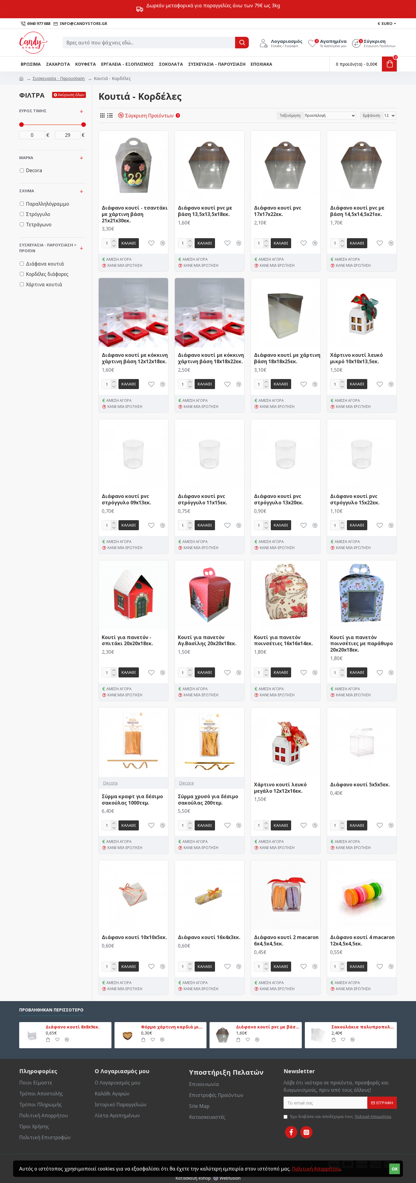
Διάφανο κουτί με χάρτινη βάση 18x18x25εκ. (287, 358)
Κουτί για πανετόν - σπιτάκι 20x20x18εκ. (127, 640)
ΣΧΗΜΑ (26, 190)
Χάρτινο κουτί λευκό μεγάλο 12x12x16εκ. (280, 787)
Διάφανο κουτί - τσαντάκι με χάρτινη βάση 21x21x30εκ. (135, 214)
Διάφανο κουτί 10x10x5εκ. (134, 937)
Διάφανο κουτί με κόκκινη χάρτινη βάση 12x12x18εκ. (135, 358)
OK (395, 1169)
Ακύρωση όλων (71, 94)
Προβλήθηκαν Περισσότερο (51, 1010)
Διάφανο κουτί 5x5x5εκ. (360, 784)
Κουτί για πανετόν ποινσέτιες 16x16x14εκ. (283, 640)
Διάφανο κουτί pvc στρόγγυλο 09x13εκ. (126, 499)
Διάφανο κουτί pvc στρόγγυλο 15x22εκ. (354, 499)
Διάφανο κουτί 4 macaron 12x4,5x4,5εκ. (362, 940)
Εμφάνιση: (372, 115)
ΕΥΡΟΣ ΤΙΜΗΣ (33, 110)
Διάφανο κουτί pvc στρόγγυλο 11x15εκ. (202, 499)
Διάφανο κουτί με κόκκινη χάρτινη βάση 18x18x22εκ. (211, 358)
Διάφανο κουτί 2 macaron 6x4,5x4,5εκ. (286, 940)
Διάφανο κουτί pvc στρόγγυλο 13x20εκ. (278, 499)
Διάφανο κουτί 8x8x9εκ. (73, 1027)
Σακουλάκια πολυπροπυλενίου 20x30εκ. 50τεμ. (363, 1027)
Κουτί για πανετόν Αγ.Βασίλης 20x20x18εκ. (207, 640)
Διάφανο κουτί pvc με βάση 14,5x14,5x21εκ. (357, 211)
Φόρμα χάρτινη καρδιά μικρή (172, 1027)
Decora (110, 783)
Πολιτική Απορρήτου (316, 1168)
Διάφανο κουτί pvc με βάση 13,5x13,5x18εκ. (205, 211)
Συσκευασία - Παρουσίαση (59, 78)
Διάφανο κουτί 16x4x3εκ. (209, 937)
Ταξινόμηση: (290, 115)
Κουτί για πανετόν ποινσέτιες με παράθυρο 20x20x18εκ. (361, 643)
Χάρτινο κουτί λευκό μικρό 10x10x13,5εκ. (356, 358)
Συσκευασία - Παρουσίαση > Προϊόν (47, 248)
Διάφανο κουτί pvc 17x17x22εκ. (277, 211)
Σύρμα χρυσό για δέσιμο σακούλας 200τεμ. (208, 799)
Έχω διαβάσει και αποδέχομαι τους (340, 1116)
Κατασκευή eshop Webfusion (208, 1178)
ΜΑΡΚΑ (26, 157)
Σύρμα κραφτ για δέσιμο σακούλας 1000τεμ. (132, 799)
